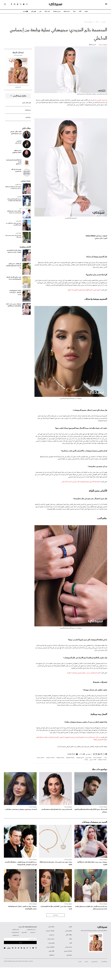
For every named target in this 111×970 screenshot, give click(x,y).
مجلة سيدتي (88, 758)
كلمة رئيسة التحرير (19, 95)
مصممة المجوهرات (70, 758)
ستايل (70, 939)
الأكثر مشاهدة (25, 247)
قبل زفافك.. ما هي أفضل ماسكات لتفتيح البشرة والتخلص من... (13, 266)
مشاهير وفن (32, 932)
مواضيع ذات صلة (99, 769)
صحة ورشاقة (67, 11)
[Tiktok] (17, 4)
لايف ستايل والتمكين (31, 929)
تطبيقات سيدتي (50, 947)
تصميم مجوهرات (80, 758)
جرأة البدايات (28, 117)
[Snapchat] (23, 4)
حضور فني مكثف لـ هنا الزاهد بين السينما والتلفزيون (13, 224)
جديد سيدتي (26, 180)
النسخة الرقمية (18, 87)
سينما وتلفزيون (18, 185)
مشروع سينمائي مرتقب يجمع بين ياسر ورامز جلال (13, 236)
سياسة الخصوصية (95, 961)
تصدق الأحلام (28, 110)
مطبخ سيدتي (68, 930)
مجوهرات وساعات (103, 45)
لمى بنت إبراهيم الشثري (16, 134)
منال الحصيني (18, 171)
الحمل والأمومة (15, 935)
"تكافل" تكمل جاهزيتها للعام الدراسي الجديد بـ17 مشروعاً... (14, 212)
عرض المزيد (55, 915)
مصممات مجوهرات (102, 760)
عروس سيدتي (68, 947)
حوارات (86, 760)
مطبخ (32, 11)
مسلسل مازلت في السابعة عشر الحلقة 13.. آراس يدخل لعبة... (14, 251)
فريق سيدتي (51, 943)
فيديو (24, 11)
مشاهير (86, 11)
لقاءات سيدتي (93, 760)
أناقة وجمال (24, 932)
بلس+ (40, 11)
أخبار (20, 209)
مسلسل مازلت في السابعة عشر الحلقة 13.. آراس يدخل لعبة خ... (13, 187)
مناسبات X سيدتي (50, 930)
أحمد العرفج (18, 164)
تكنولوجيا (19, 197)
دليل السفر (69, 955)
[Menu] (106, 4)
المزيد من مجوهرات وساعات (94, 822)
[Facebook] (11, 4)
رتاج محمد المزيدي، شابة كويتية (99, 100)
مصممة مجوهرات (60, 758)
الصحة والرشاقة (16, 929)
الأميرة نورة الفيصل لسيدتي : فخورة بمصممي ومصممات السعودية (83, 673)
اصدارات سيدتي (68, 951)
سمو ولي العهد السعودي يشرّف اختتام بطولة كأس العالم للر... (14, 200)
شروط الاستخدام (104, 961)
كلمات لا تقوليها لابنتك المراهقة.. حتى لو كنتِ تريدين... (15, 293)
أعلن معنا (86, 961)
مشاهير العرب (18, 221)
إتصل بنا (80, 961)
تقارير (70, 943)
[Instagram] (14, 4)
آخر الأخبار (51, 955)
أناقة (80, 11)
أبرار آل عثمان (18, 143)
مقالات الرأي (26, 128)
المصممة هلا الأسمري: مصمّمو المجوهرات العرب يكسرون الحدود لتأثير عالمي (81, 481)
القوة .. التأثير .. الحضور (26, 103)
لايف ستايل (47, 11)
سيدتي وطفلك (56, 11)
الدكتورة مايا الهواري (16, 152)
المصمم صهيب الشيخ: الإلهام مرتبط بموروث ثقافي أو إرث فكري (84, 290)
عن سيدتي (51, 935)
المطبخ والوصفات (15, 932)
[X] (20, 4)
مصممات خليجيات (50, 758)
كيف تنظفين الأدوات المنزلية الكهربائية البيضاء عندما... (14, 278)
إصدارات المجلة (18, 52)
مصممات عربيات (40, 758)
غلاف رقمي (51, 951)
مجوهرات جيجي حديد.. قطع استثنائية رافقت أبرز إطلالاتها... (13, 305)
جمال (74, 11)
